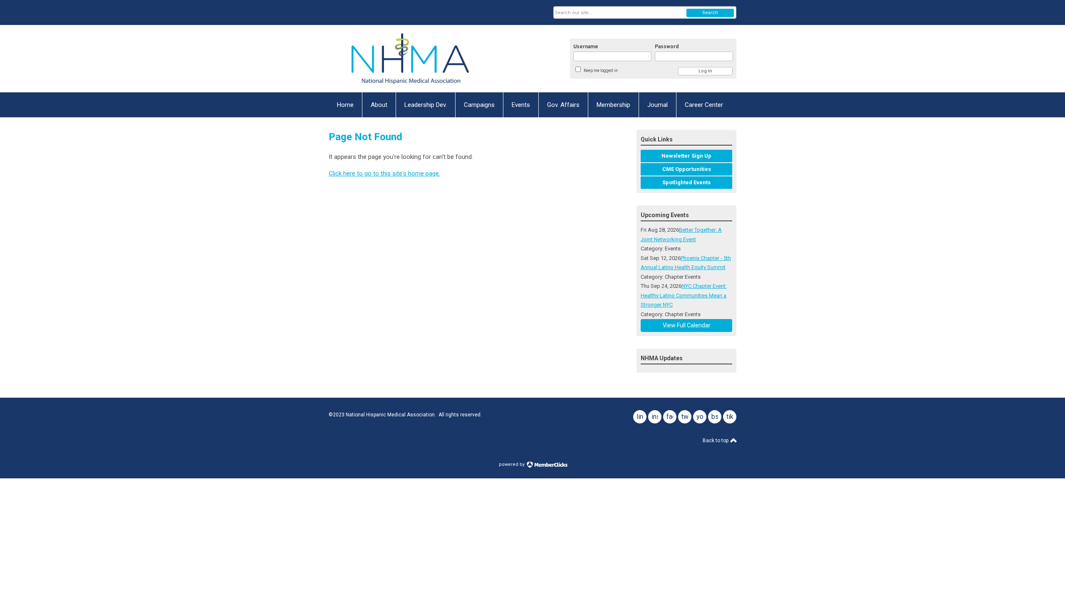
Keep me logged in (601, 70)
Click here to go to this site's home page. (384, 173)
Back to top (716, 440)
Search (710, 12)
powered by (512, 464)
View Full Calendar (687, 325)
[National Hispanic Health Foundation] (410, 58)
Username (585, 47)
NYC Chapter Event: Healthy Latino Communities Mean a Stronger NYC (684, 295)
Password (667, 47)
